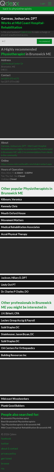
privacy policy (8, 453)
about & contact (9, 448)
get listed (6, 458)
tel (10, 78)
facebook (6, 438)
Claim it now (25, 32)
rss (2, 468)
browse (5, 463)
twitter (5, 443)
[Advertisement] (27, 111)
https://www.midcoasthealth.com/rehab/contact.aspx (26, 164)
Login (42, 3)
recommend (44, 41)
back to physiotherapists (17, 8)
